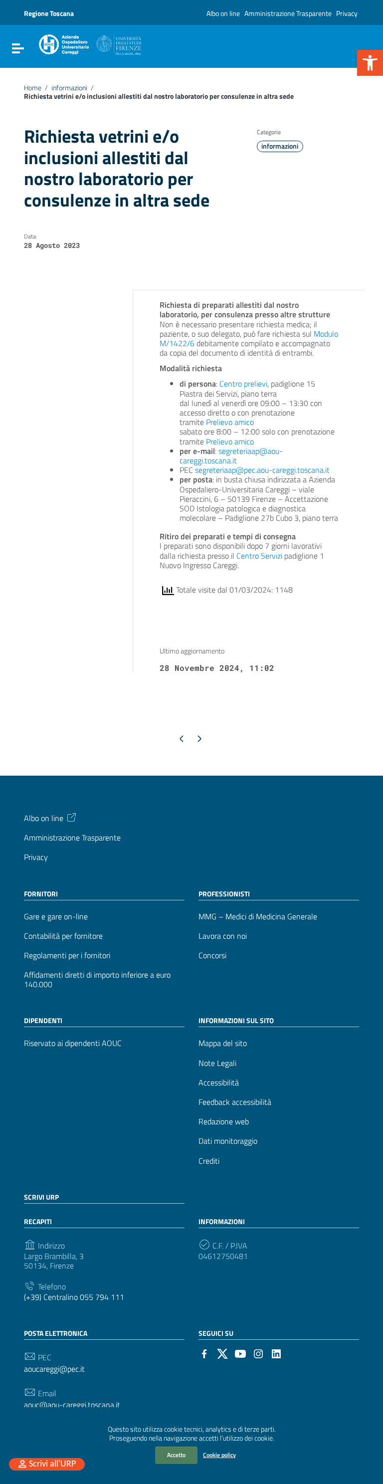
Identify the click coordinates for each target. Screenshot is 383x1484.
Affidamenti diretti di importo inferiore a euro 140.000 (97, 979)
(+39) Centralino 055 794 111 (74, 1297)
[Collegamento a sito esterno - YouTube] (240, 1353)
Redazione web (223, 1121)
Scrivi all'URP (52, 1464)
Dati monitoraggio (227, 1141)
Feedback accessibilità (234, 1102)
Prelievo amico (230, 422)
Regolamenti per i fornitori (67, 955)
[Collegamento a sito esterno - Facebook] (204, 1353)
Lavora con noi (222, 936)
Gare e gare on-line (56, 916)
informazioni (69, 87)
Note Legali (217, 1063)
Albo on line (223, 13)
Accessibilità (218, 1082)
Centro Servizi (259, 556)
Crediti (208, 1161)
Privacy (347, 13)
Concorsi (212, 955)
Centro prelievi (243, 384)
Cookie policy (219, 1455)
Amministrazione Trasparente (288, 13)
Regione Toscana (49, 13)
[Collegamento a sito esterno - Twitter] (222, 1353)
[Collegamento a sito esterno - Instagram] (258, 1353)
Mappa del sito (222, 1043)
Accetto (176, 1455)
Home (32, 87)
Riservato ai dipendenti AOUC (73, 1043)
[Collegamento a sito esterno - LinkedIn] (276, 1353)
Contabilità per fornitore (63, 936)
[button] (370, 63)
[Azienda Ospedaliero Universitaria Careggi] (89, 43)
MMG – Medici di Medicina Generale (257, 916)
